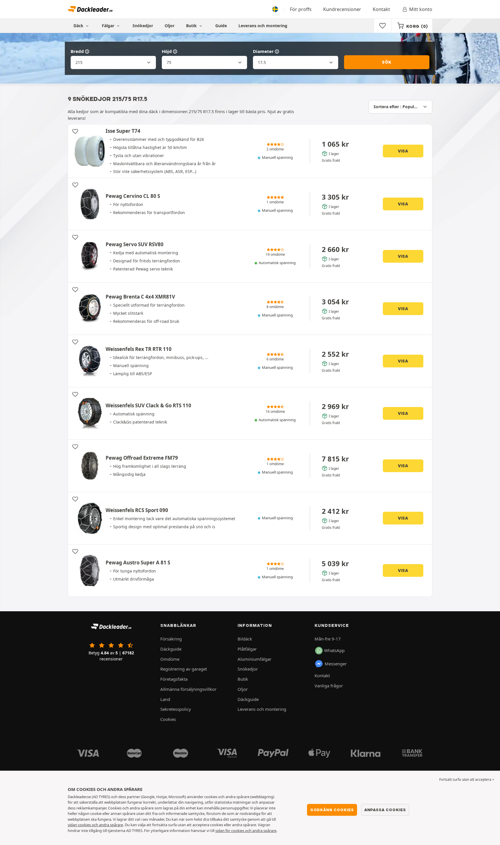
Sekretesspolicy (175, 709)
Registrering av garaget (183, 669)
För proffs (301, 9)
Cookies (168, 719)
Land (165, 699)
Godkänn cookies (332, 809)
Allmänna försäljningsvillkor (188, 689)
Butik (192, 25)
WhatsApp (334, 650)
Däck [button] (78, 25)
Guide (221, 25)
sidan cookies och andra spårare (95, 824)
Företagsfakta (174, 679)
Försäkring (171, 639)
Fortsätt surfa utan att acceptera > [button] (466, 779)
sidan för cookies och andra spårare (245, 830)
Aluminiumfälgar (254, 659)
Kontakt (381, 9)
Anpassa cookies (385, 809)
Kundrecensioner (342, 9)
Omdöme (169, 659)
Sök (386, 62)
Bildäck (245, 639)
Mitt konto (420, 9)
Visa (403, 151)
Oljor (169, 25)
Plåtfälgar (247, 649)
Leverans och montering (262, 25)
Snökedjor (143, 25)
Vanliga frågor (329, 685)
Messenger (336, 664)
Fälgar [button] (108, 25)
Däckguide (170, 649)
